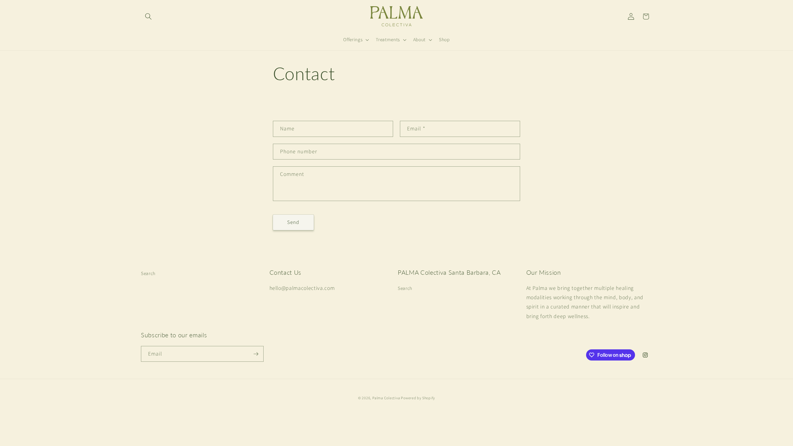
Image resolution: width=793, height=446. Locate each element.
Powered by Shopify (418, 398)
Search (148, 273)
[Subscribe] (255, 354)
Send (293, 222)
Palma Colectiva (386, 398)
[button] (148, 16)
